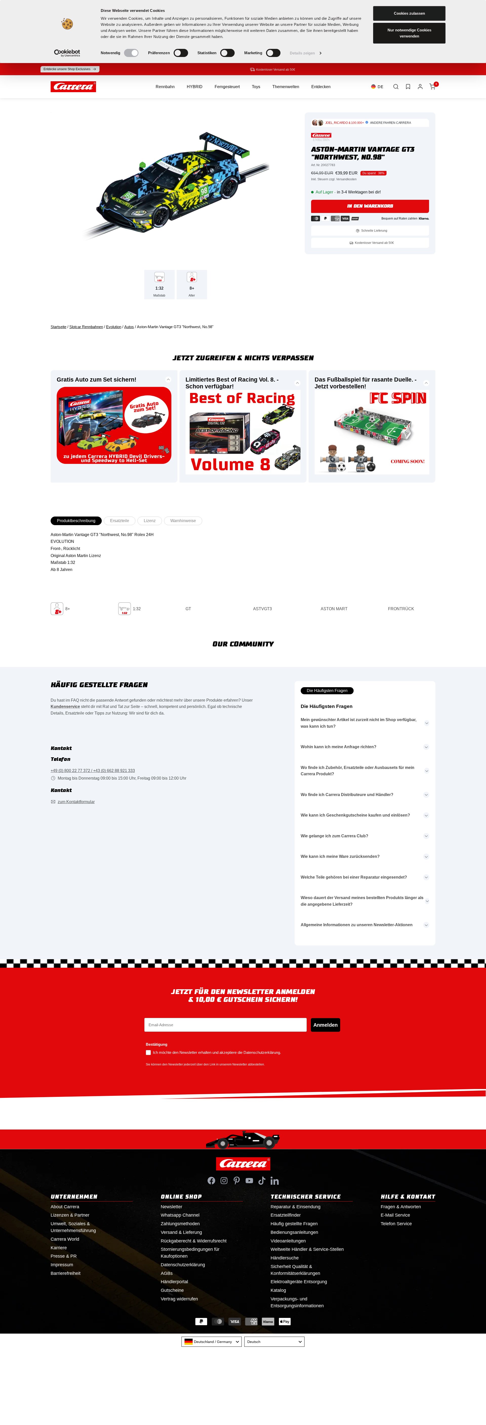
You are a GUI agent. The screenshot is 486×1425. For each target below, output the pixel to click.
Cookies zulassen (409, 13)
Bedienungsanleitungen (294, 1232)
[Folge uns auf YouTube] (249, 1181)
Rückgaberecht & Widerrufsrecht (194, 1240)
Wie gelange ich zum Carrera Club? (334, 836)
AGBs (167, 1273)
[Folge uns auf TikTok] (262, 1181)
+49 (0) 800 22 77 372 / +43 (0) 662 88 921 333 (93, 770)
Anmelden (325, 1025)
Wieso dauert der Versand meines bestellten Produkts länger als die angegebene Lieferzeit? (362, 901)
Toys (256, 87)
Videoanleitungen (288, 1240)
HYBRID (194, 87)
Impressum (62, 1264)
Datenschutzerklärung (183, 1264)
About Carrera (65, 1206)
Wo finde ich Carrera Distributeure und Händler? (347, 795)
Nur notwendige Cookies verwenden (409, 33)
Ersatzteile (119, 521)
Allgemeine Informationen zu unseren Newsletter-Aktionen (357, 925)
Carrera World (65, 1239)
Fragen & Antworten (401, 1206)
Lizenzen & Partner (70, 1215)
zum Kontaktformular (76, 802)
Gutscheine (172, 1290)
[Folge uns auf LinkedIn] (275, 1181)
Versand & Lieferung (181, 1232)
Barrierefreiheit (65, 1273)
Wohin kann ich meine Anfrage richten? (338, 747)
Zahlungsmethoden (180, 1223)
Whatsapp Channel (180, 1215)
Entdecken (321, 87)
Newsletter (171, 1206)
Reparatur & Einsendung (295, 1206)
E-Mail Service (395, 1215)
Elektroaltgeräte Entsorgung (299, 1281)
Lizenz (150, 521)
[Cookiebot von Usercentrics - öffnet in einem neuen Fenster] (67, 53)
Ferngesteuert (227, 87)
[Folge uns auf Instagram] (224, 1181)
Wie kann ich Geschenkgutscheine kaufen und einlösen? (355, 815)
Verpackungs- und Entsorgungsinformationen (297, 1302)
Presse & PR (64, 1256)
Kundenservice (65, 706)
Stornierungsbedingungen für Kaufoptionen (190, 1253)
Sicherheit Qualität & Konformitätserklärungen (295, 1270)
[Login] (420, 87)
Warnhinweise (183, 521)
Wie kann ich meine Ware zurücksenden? (340, 856)
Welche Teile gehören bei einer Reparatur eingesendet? (354, 877)
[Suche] (396, 87)
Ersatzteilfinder (286, 1215)
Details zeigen (302, 53)
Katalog (278, 1290)
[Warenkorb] (432, 87)
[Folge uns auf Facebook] (211, 1181)
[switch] (181, 53)
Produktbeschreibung (76, 521)
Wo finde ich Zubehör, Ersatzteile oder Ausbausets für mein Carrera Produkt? (357, 770)
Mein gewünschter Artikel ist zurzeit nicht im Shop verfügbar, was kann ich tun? (358, 723)
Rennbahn (165, 87)
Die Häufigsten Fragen (327, 690)
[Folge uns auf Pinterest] (237, 1181)
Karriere (59, 1247)
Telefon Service (396, 1223)
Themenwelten (285, 87)
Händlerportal (174, 1281)
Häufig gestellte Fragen (294, 1223)
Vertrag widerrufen (179, 1298)
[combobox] (211, 1342)
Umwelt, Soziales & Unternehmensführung (73, 1227)
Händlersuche (285, 1257)
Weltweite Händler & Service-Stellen (307, 1249)
